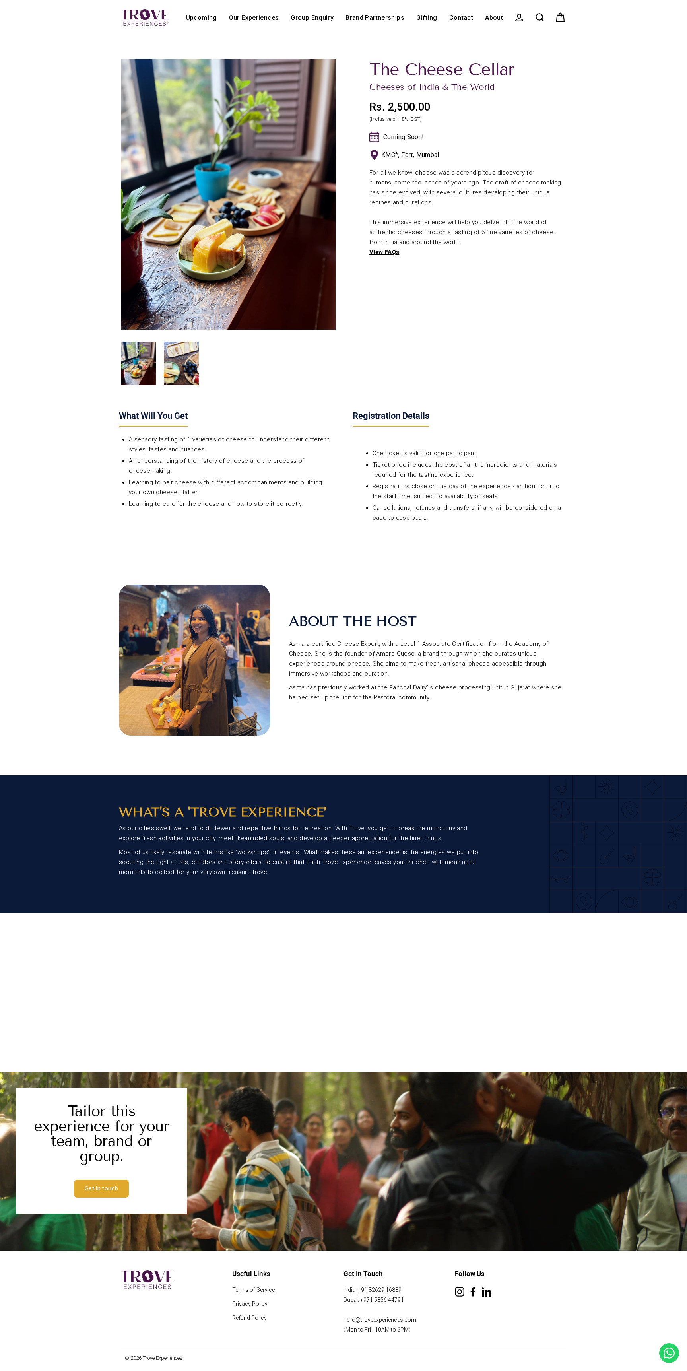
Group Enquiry (312, 17)
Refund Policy (249, 1318)
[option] (228, 194)
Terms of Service (253, 1290)
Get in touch (101, 1188)
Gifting (426, 17)
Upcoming (201, 17)
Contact (461, 17)
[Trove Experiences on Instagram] (459, 1294)
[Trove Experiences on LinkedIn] (486, 1294)
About (494, 17)
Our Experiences (254, 17)
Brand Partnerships (374, 17)
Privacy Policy (250, 1304)
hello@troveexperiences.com (380, 1320)
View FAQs (384, 252)
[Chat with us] (669, 1353)
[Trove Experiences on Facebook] (473, 1294)
